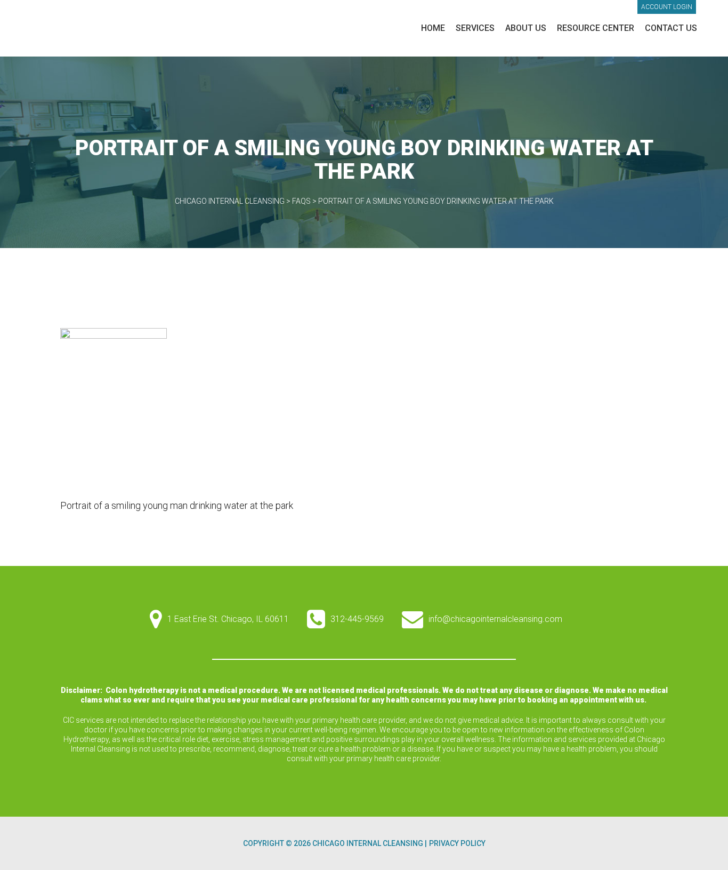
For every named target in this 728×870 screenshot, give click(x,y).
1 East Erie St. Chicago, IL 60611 (228, 619)
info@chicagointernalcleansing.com (495, 619)
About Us (525, 28)
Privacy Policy (457, 843)
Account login (666, 7)
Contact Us (671, 28)
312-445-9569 (357, 619)
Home (433, 28)
